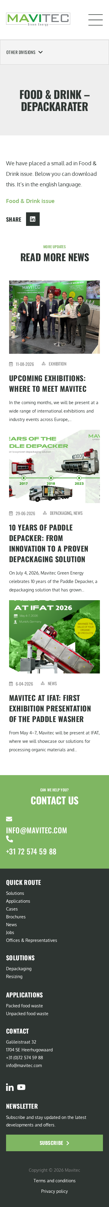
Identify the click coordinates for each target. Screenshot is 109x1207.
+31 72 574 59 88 (31, 851)
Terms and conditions (55, 1180)
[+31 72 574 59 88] (9, 838)
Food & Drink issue (30, 201)
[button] (95, 20)
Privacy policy (54, 1191)
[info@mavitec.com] (9, 819)
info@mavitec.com (36, 830)
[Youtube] (21, 1087)
